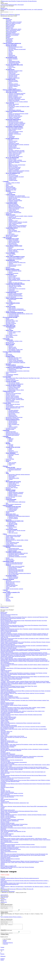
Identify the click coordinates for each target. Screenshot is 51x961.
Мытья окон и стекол (13, 388)
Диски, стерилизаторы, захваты (15, 131)
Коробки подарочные (13, 576)
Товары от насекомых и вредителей (9, 725)
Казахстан (5, 943)
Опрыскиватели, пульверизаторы (16, 308)
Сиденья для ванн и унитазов (12, 401)
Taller (7, 91)
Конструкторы (11, 413)
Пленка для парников (13, 273)
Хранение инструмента (13, 211)
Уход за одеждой (9, 337)
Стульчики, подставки (11, 428)
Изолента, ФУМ (9, 186)
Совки (9, 464)
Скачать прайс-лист (24, 883)
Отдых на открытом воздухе (7, 779)
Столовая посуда (12, 179)
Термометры (8, 213)
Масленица (17, 562)
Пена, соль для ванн (13, 532)
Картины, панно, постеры (12, 487)
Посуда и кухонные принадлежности (9, 631)
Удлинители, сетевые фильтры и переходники (18, 370)
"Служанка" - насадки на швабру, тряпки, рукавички (20, 216)
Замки (7, 185)
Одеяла (10, 51)
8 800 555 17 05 (4, 897)
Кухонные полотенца (13, 81)
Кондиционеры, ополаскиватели (15, 383)
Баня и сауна (3, 738)
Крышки (10, 135)
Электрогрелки (9, 375)
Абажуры (10, 345)
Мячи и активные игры (13, 242)
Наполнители (11, 463)
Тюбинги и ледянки (13, 426)
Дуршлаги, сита (12, 142)
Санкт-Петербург (12, 1)
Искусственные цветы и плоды (8, 809)
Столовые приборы (12, 180)
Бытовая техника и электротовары (8, 745)
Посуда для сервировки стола (7, 663)
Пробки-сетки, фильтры (13, 100)
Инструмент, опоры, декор (12, 320)
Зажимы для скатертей (13, 104)
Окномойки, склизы (13, 220)
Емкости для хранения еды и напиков (9, 640)
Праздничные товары (5, 850)
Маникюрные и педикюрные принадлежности (19, 516)
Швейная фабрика (10, 878)
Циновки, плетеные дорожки (15, 495)
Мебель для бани (4, 743)
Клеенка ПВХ (11, 105)
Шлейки (10, 441)
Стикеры (10, 479)
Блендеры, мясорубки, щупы (15, 357)
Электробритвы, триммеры (12, 374)
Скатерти (10, 108)
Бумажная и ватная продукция (7, 823)
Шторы (10, 60)
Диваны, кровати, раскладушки (13, 536)
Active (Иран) (16, 378)
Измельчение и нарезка (13, 143)
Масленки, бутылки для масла (15, 116)
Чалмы (10, 68)
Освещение (8, 363)
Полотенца (10, 65)
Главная (2, 868)
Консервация (3, 613)
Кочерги (10, 248)
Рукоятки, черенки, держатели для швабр (17, 222)
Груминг (8, 442)
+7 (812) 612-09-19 (5, 4)
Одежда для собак (10, 459)
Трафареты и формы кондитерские (16, 124)
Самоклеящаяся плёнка (13, 478)
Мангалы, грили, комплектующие (16, 249)
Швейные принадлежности (12, 235)
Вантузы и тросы (10, 392)
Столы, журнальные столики (12, 542)
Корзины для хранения (13, 555)
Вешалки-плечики (12, 550)
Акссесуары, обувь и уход (6, 731)
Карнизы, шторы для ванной (12, 397)
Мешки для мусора (10, 582)
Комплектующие (12, 299)
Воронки (10, 139)
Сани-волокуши (12, 266)
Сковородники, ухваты (13, 155)
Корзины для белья (12, 198)
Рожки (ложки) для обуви (11, 335)
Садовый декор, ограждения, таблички (9, 709)
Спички (7, 587)
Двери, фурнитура (12, 348)
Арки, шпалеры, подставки (14, 285)
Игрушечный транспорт (13, 412)
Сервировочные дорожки (14, 85)
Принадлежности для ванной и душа (9, 830)
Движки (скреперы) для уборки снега (17, 262)
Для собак (10, 445)
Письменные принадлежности (13, 434)
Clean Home (31, 378)
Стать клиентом (15, 880)
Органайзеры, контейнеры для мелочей (17, 556)
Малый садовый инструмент (15, 294)
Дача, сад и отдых (5, 688)
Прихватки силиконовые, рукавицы (16, 99)
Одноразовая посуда (10, 584)
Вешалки (3, 843)
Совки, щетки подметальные (15, 223)
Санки (9, 425)
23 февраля (8, 562)
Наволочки (11, 50)
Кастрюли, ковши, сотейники (15, 160)
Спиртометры (11, 136)
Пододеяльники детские (13, 74)
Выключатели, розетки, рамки (15, 368)
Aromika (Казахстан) (23, 378)
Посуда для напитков (13, 175)
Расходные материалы (6, 859)
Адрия (38, 378)
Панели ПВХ (11, 476)
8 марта (12, 562)
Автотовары (8, 183)
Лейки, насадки (12, 307)
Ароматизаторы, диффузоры (14, 468)
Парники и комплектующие (7, 703)
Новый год (3, 852)
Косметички (8, 519)
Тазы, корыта (11, 233)
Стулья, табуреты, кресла (11, 543)
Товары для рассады (10, 311)
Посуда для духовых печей (14, 167)
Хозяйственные (12, 192)
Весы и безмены (9, 355)
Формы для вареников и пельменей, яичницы (18, 170)
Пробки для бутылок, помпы (15, 152)
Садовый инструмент (5, 713)
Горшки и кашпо (9, 319)
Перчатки (3, 669)
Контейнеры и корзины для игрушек (14, 417)
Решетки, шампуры (12, 250)
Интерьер (8, 594)
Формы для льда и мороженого (15, 171)
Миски (10, 163)
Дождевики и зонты (5, 732)
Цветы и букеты (12, 486)
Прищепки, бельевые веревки (15, 200)
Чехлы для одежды (10, 560)
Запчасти (8, 591)
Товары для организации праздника (14, 563)
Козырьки (8, 267)
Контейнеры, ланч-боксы (14, 114)
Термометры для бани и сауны (15, 341)
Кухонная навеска (12, 146)
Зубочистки (8, 580)
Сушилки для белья (12, 201)
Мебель (7, 595)
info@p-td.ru (12, 4)
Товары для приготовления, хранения (14, 588)
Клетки (10, 449)
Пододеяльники (12, 48)
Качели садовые (12, 276)
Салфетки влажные (12, 509)
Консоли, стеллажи (10, 538)
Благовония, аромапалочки (14, 469)
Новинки (3, 14)
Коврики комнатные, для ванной (15, 492)
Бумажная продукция (11, 431)
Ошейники (10, 438)
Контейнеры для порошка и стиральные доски (19, 197)
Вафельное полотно (12, 80)
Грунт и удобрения (5, 694)
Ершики (10, 219)
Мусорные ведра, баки (11, 189)
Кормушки (10, 455)
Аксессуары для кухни (6, 632)
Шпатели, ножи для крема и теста (16, 125)
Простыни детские (12, 76)
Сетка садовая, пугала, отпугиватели (16, 288)
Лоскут (10, 82)
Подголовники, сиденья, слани (15, 349)
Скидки (7, 14)
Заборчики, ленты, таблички (14, 286)
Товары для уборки (5, 680)
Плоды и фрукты (12, 484)
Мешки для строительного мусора (16, 207)
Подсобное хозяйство (5, 752)
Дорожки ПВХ (11, 491)
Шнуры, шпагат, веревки (11, 236)
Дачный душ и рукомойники (15, 258)
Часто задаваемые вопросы (33, 880)
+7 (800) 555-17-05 (13, 886)
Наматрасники (11, 55)
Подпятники (9, 541)
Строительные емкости (13, 208)
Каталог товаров (8, 868)
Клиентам (3, 879)
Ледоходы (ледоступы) (13, 261)
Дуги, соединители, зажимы (14, 270)
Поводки (10, 439)
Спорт (7, 598)
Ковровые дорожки (12, 494)
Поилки (10, 457)
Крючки (7, 557)
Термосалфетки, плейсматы (14, 110)
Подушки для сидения (13, 63)
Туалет (2, 798)
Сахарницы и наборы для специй (16, 176)
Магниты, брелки (12, 475)
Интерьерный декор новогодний (15, 569)
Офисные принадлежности (12, 432)
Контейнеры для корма (13, 454)
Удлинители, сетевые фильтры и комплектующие (12, 755)
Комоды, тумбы (9, 537)
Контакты (34, 1)
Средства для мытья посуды (12, 380)
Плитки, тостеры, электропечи (15, 360)
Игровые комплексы (13, 411)
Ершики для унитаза (10, 394)
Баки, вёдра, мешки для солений (15, 127)
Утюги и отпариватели (11, 372)
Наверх (2, 959)
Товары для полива (5, 721)
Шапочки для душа (12, 524)
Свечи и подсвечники (5, 818)
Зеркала (7, 480)
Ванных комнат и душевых (14, 386)
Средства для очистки (11, 297)
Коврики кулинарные (13, 120)
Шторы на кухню (12, 88)
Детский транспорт (12, 422)
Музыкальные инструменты (12, 418)
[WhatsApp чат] (19, 888)
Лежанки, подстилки (13, 451)
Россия (4, 941)
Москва (5, 940)
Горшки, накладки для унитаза (13, 404)
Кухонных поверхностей (14, 387)
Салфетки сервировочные (12, 585)
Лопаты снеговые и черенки (14, 264)
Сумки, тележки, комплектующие (13, 212)
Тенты (9, 305)
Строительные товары (6, 675)
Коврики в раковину (13, 95)
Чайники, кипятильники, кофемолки (16, 362)
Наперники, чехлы (12, 56)
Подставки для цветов (11, 323)
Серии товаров (16, 883)
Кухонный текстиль (5, 627)
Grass (35, 378)
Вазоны (7, 318)
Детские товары (4, 770)
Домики (10, 448)
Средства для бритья (13, 518)
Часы (7, 503)
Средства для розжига (13, 251)
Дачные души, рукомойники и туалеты (9, 696)
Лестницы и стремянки (11, 188)
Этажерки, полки (10, 544)
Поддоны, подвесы (10, 322)
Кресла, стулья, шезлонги (14, 277)
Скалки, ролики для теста (14, 154)
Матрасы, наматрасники (14, 77)
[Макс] (24, 888)
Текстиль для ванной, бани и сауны (9, 621)
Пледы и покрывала (13, 58)
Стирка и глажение (5, 671)
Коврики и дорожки (5, 813)
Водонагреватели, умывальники (15, 366)
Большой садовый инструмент (15, 293)
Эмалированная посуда (17, 91)
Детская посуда (11, 174)
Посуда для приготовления (7, 657)
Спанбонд (10, 304)
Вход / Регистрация (19, 4)
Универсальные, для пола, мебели (16, 389)
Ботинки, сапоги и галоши (14, 331)
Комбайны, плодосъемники (14, 133)
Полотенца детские (12, 75)
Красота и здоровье (5, 821)
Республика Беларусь (8, 942)
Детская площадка (12, 420)
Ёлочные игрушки (12, 568)
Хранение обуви (9, 559)
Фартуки (10, 87)
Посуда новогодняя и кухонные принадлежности (19, 573)
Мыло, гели (11, 531)
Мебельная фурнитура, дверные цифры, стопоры (17, 540)
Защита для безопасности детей (13, 407)
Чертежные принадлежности (12, 435)
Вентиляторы (9, 354)
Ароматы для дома (5, 801)
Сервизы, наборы (12, 177)
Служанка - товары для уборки (13, 182)
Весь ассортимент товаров (7, 883)
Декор (2, 805)
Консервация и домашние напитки (8, 647)
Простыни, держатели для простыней (17, 49)
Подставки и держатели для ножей (16, 150)
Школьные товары (10, 429)
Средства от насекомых (13, 316)
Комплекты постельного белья (15, 46)
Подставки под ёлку (13, 572)
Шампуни (10, 528)
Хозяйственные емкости (6, 684)
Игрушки (3, 774)
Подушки (10, 52)
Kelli (7, 353)
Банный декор (4, 739)
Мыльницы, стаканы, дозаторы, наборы (15, 399)
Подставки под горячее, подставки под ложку (18, 106)
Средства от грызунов (13, 314)
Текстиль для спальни (5, 615)
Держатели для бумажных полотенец (16, 93)
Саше (9, 470)
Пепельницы (9, 498)
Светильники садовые (13, 291)
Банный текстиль (10, 342)
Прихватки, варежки (13, 83)
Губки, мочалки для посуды (14, 218)
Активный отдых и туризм (7, 689)
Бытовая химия (4, 758)
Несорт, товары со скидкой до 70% (8, 865)
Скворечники (11, 289)
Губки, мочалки (12, 522)
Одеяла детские (12, 73)
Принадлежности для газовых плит (16, 151)
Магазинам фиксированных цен (11, 884)
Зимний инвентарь (5, 699)
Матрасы (10, 54)
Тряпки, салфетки (12, 224)
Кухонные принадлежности (7, 651)
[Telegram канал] (12, 888)
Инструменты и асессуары (7, 826)
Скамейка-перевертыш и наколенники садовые (19, 280)
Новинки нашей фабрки (11, 44)
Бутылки (10, 112)
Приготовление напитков (14, 168)
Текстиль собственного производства (9, 614)
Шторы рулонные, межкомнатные (13, 504)
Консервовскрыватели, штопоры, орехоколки (18, 144)
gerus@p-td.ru (4, 902)
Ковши (10, 232)
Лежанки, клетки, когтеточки (7, 792)
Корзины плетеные (10, 268)
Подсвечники (11, 500)
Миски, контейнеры (5, 794)
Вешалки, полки (12, 347)
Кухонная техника (5, 748)
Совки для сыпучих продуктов (15, 156)
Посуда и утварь (9, 597)
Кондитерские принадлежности (8, 644)
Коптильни (11, 247)
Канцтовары (3, 782)
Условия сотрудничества (22, 1)
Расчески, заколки (12, 526)
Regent (9, 91)
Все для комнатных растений (7, 727)
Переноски (8, 460)
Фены (7, 373)
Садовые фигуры (12, 287)
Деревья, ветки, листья (13, 482)
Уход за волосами (4, 832)
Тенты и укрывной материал (7, 719)
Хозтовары (8, 600)
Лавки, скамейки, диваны (14, 279)
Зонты (9, 329)
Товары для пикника (13, 244)
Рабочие (10, 193)
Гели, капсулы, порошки (14, 382)
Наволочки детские (12, 71)
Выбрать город (4, 8)
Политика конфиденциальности (31, 878)
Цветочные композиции (13, 485)
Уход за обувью (9, 336)
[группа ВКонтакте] (30, 888)
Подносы (10, 149)
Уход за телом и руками (6, 834)
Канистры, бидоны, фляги (14, 231)
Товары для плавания (13, 239)
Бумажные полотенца (13, 507)
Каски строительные (13, 204)
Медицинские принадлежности (13, 581)
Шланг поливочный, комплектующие (17, 310)
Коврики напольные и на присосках (14, 398)
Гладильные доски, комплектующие (16, 195)
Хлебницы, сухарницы (13, 118)
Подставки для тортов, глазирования (16, 123)
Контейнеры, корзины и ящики (8, 845)
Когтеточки (11, 450)
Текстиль (8, 599)
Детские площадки (12, 275)
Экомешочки (11, 137)
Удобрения (10, 255)
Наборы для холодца (13, 166)
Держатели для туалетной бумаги (13, 393)
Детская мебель (9, 405)
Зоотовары (8, 593)
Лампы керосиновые (10, 187)
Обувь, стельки (4, 734)
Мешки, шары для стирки (14, 199)
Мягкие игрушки (12, 414)
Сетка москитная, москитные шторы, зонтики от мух (20, 313)
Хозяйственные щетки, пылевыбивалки (17, 225)
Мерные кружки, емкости (14, 148)
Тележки (10, 301)
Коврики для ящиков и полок (15, 96)
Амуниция (3, 786)
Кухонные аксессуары (13, 358)
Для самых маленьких (13, 410)
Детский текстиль (5, 624)
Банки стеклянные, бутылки (14, 129)
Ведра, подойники (12, 230)
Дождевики (11, 328)
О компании (3, 878)
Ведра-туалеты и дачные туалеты (16, 257)
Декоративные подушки (13, 61)
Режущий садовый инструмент (15, 295)
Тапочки (10, 333)
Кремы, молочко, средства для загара (16, 530)
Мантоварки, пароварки (13, 162)
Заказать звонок (4, 912)
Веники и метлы (12, 217)
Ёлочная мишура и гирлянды (15, 567)
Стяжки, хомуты (12, 210)
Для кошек (10, 444)
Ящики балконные (10, 324)
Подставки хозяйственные (14, 98)
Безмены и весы (12, 130)
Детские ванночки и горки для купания (15, 406)
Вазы (7, 472)
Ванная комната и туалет (6, 765)
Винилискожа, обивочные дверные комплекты (19, 474)
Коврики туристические (13, 241)
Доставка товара (23, 880)
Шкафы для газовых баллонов (15, 282)
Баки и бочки (11, 229)
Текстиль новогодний (13, 574)
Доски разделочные (12, 141)
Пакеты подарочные (13, 578)
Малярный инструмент (13, 205)
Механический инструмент (14, 206)
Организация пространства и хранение (9, 842)
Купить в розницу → (44, 880)
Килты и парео (11, 67)
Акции (35, 883)
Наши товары (4, 881)
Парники (10, 272)
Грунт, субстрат (12, 254)
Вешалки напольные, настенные (15, 549)
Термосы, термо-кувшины (14, 117)
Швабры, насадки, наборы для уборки (17, 226)
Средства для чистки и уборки (7, 763)
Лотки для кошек (12, 462)
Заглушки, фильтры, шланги (12, 395)
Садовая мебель (4, 706)
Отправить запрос (4, 934)
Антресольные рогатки (13, 548)
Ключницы (8, 488)
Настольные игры (12, 243)
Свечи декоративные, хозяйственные (16, 501)
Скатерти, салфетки (12, 86)
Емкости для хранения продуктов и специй (18, 113)
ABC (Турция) (9, 378)
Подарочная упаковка (5, 857)
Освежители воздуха (10, 379)
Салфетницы (11, 107)
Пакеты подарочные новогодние (15, 570)
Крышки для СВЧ (12, 145)
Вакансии (17, 878)
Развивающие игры (12, 416)
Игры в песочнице (12, 423)
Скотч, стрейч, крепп (10, 586)
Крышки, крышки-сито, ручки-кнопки (17, 161)
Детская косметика (10, 511)
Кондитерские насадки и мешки (15, 121)
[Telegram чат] (4, 888)
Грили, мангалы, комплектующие (8, 692)
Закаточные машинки (13, 132)
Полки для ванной (10, 400)
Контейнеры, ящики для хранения (16, 554)
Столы (9, 281)
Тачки (9, 300)
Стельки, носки (12, 332)
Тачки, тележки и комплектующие (8, 717)
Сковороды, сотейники (13, 169)
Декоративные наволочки (14, 62)
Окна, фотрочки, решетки (14, 350)
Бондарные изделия (10, 343)
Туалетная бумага (12, 510)
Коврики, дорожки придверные (15, 493)
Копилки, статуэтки (10, 497)
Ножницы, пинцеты (13, 517)
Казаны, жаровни (12, 158)
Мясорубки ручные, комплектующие (16, 164)
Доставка (30, 1)
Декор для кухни (4, 637)
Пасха (21, 562)
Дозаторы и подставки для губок (15, 94)
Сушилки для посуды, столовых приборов (18, 101)
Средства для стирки (5, 761)
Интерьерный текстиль (6, 619)
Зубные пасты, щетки (11, 513)
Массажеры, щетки (12, 523)
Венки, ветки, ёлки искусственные (16, 566)
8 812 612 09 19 (4, 894)
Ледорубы (10, 263)
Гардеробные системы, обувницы (13, 535)
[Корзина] (17, 14)
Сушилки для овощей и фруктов (15, 361)
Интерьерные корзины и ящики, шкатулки (18, 553)
